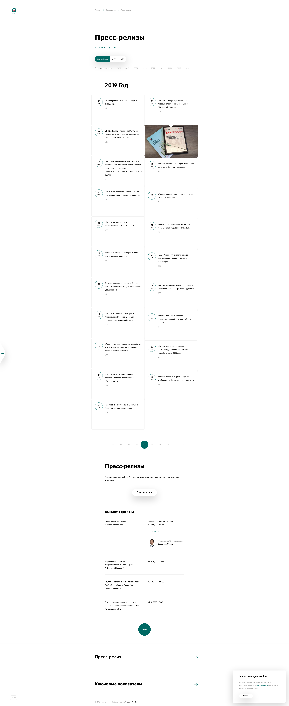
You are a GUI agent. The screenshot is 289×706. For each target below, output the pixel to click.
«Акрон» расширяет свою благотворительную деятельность (117, 231)
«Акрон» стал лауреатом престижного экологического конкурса (117, 262)
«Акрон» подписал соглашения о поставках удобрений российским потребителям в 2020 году (171, 355)
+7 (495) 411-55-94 (165, 521)
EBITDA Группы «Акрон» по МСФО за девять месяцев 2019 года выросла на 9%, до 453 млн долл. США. (117, 140)
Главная (98, 10)
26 (136, 445)
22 (105, 445)
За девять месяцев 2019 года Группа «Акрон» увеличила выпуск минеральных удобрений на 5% (117, 292)
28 (152, 445)
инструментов (262, 685)
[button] (191, 68)
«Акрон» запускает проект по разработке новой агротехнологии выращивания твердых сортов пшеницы (117, 353)
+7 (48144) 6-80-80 (156, 582)
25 (129, 445)
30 (168, 445)
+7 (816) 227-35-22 (156, 561)
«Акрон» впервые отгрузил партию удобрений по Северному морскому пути (171, 386)
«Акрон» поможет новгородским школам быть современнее (171, 203)
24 (121, 445)
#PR (159, 112)
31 (176, 445)
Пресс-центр (111, 10)
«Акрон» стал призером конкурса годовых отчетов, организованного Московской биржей (171, 126)
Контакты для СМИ (108, 47)
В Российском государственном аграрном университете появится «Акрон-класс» (117, 384)
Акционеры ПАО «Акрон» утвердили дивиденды (117, 110)
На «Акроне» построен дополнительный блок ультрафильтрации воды (117, 414)
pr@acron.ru (153, 531)
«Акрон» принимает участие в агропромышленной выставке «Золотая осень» (171, 325)
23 (113, 445)
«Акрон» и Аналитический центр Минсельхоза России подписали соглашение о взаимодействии (117, 323)
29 (160, 445)
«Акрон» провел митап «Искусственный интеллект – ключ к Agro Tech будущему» (171, 295)
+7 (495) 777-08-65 (156, 525)
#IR (106, 108)
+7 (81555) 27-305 (155, 602)
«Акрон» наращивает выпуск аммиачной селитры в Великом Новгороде (171, 173)
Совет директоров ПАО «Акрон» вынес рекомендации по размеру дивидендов (117, 201)
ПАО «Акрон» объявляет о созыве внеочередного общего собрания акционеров (171, 264)
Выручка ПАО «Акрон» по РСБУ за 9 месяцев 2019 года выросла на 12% (171, 234)
